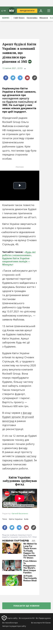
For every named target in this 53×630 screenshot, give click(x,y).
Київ (26, 519)
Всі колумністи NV (27, 618)
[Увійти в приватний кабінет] (40, 11)
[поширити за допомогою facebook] (5, 77)
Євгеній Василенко (20, 513)
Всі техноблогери (10, 622)
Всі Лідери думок (43, 618)
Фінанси (43, 17)
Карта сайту (12, 618)
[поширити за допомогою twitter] (12, 77)
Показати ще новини (26, 605)
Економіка (32, 17)
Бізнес (5, 17)
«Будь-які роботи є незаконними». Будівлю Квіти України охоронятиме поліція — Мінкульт (19, 258)
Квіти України (15, 519)
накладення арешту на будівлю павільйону (18, 100)
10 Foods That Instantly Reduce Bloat (30, 578)
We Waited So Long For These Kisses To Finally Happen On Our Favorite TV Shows (30, 551)
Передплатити (27, 10)
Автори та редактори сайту (14, 626)
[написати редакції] (27, 77)
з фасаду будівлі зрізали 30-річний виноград (18, 417)
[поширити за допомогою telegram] (20, 77)
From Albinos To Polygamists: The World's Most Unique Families (30, 567)
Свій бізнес (19, 17)
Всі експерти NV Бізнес (41, 622)
